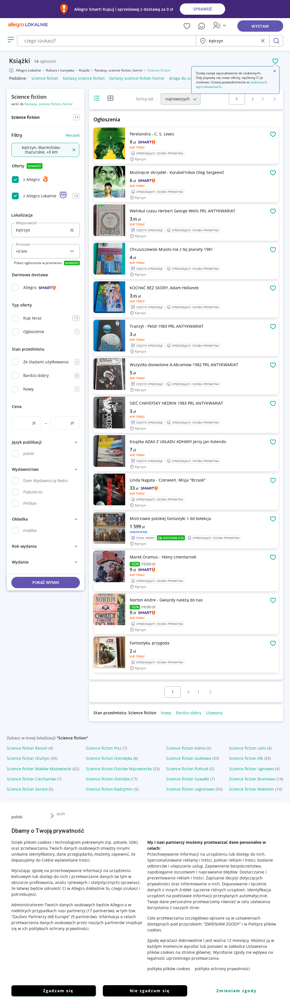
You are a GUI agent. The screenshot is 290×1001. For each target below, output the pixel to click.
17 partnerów (100, 910)
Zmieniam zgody (236, 990)
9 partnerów (83, 916)
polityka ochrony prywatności (222, 968)
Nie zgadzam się (150, 990)
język (61, 813)
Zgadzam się (58, 990)
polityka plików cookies (168, 968)
